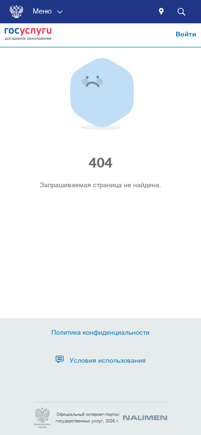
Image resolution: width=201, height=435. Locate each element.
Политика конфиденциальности (100, 332)
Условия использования (108, 360)
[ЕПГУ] (28, 37)
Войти (186, 34)
